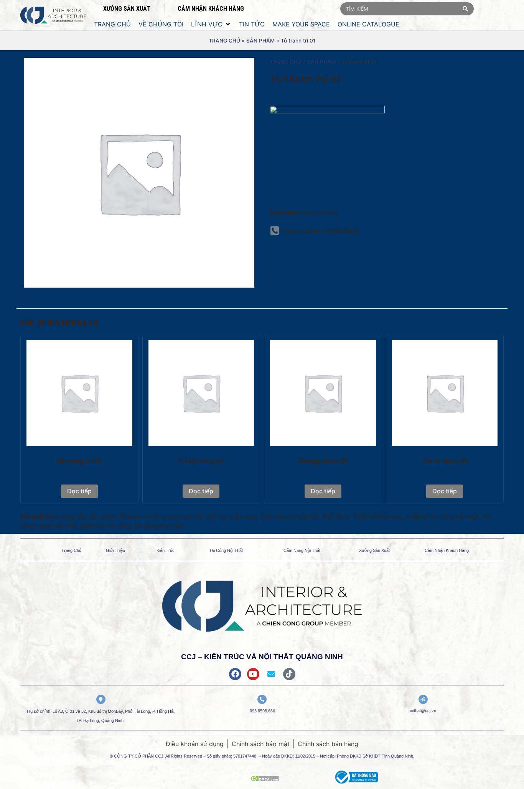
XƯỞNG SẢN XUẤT (127, 8)
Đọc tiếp (79, 491)
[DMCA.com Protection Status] (264, 779)
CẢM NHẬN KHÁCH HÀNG (211, 8)
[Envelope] (271, 674)
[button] (211, 24)
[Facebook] (235, 674)
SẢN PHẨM (260, 41)
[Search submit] (465, 8)
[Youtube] (253, 674)
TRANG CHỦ (224, 41)
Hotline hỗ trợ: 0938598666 (321, 230)
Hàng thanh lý (320, 212)
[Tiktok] (289, 674)
